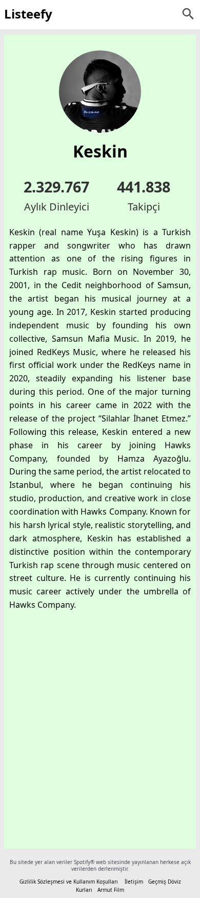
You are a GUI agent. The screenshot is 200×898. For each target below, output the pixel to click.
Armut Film (110, 889)
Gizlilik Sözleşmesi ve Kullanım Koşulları (68, 881)
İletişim (134, 881)
